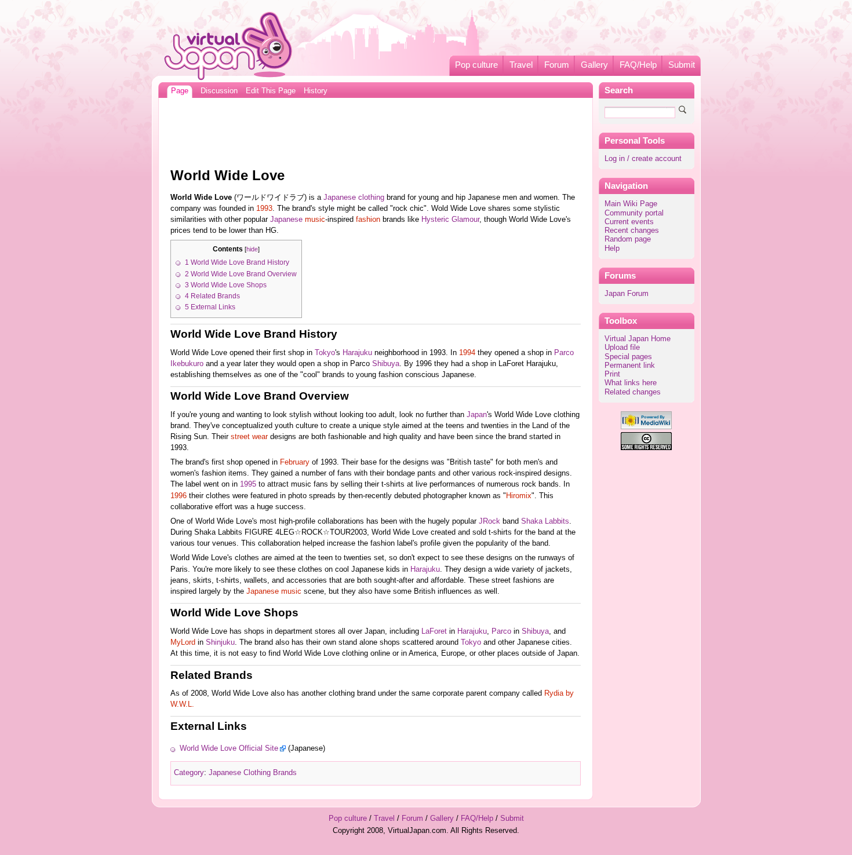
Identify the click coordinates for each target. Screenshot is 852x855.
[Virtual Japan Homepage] (228, 45)
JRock (489, 521)
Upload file (622, 348)
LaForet (434, 631)
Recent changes (632, 230)
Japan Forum (627, 294)
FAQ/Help (638, 65)
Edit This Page (271, 91)
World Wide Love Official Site (229, 748)
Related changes (633, 392)
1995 (248, 484)
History (315, 91)
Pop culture (476, 65)
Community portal (634, 213)
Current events (629, 222)
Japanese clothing (353, 197)
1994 (467, 353)
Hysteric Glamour (450, 219)
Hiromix (518, 496)
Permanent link (630, 365)
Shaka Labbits (545, 521)
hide (252, 249)
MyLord (182, 642)
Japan (477, 415)
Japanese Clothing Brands (253, 773)
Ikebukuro (186, 364)
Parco (564, 353)
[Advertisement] (376, 130)
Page (179, 91)
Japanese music (273, 591)
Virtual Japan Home (638, 339)
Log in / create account (643, 159)
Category (189, 773)
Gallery (594, 65)
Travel (521, 65)
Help (612, 248)
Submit (681, 65)
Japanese (286, 219)
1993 (264, 208)
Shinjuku (220, 642)
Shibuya (385, 364)
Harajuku (357, 353)
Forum (556, 65)
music (315, 219)
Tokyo (325, 353)
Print (612, 374)
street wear (249, 437)
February (295, 462)
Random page (628, 239)
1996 (178, 496)
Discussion (219, 91)
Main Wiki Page (631, 204)
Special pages (628, 357)
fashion (368, 219)
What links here (631, 383)
